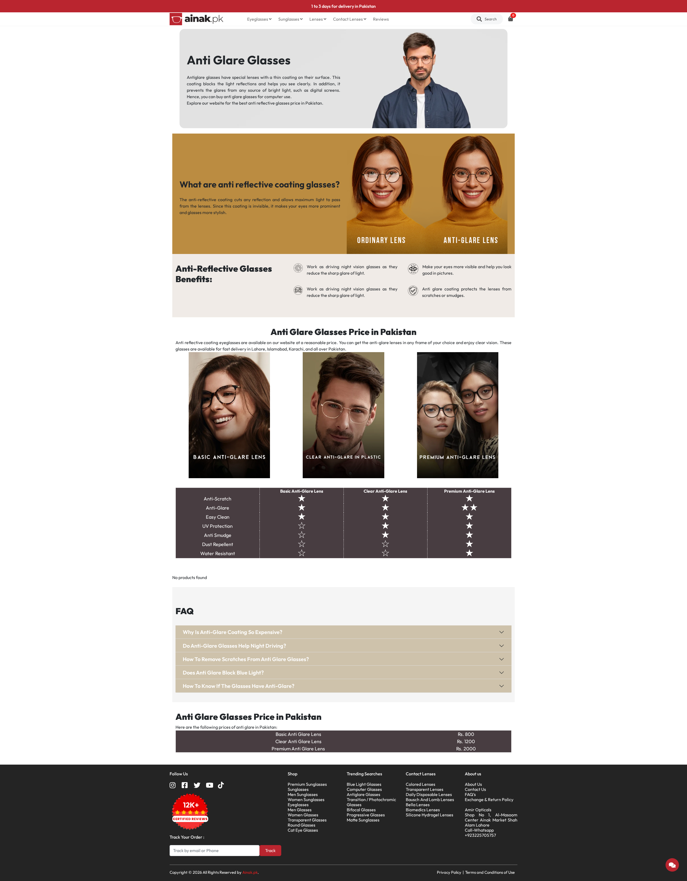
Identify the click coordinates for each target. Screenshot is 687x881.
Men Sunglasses (303, 794)
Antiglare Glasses (363, 794)
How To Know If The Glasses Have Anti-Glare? (238, 686)
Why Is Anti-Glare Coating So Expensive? (232, 632)
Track (270, 850)
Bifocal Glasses (361, 809)
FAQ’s (470, 794)
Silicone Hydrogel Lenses (429, 814)
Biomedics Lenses (423, 809)
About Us (473, 784)
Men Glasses (300, 809)
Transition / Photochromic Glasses (371, 802)
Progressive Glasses (366, 814)
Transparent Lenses (424, 789)
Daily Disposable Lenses (429, 794)
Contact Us (475, 789)
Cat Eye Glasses (303, 830)
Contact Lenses (348, 19)
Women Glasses (303, 814)
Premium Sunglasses (307, 784)
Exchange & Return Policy (489, 799)
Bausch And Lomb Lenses (430, 799)
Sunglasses (289, 19)
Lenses (316, 19)
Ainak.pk (250, 872)
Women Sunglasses (306, 799)
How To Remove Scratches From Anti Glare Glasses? (246, 659)
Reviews (381, 19)
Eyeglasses (258, 19)
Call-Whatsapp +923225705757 (480, 832)
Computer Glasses (364, 789)
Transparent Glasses (307, 820)
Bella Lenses (418, 804)
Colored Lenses (420, 784)
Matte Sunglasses (363, 820)
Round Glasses (301, 825)
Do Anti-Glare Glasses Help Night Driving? (234, 645)
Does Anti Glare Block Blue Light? (223, 672)
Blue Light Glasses (364, 784)
